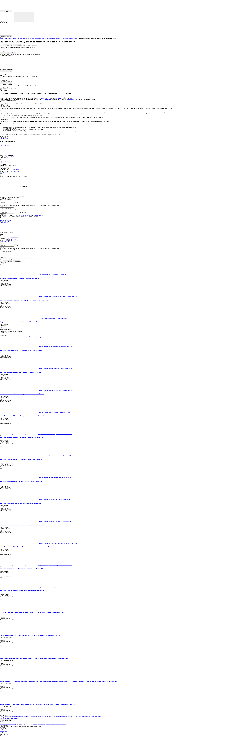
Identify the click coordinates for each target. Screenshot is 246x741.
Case (26, 38)
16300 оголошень (10, 156)
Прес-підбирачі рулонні (35, 716)
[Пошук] (24, 17)
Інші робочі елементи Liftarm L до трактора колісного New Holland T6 (21, 459)
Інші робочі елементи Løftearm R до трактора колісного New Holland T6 (21, 372)
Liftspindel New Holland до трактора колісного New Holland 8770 (19, 278)
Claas (33, 38)
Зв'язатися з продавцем (6, 71)
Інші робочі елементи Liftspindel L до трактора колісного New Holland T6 (22, 394)
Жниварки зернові (25, 716)
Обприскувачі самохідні (96, 716)
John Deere (49, 38)
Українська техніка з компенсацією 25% (56, 724)
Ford (45, 38)
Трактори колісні (4, 716)
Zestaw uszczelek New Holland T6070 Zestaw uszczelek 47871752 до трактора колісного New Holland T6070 (32, 612)
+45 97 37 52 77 (15, 171)
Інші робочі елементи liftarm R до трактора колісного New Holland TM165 (22, 590)
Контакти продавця (13, 718)
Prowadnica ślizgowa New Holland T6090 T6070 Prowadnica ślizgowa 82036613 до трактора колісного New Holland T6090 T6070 (38, 704)
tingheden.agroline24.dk (5, 161)
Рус (3, 721)
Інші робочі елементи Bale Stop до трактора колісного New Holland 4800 (22, 525)
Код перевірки (23, 212)
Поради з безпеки (4, 138)
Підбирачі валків (86, 716)
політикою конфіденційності (25, 215)
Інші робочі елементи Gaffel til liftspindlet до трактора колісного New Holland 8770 (24, 300)
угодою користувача (38, 215)
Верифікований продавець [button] (6, 155)
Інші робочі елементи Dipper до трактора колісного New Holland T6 (20, 503)
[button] (123, 29)
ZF (61, 38)
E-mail (15, 206)
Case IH (29, 38)
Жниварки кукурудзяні (70, 716)
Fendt (42, 38)
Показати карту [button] (23, 186)
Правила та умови (4, 724)
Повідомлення (17, 209)
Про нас (2, 718)
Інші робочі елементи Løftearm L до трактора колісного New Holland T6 (21, 437)
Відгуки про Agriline (35, 724)
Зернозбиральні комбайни (14, 716)
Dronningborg (38, 38)
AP (24, 38)
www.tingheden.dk (4, 172)
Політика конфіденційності (15, 724)
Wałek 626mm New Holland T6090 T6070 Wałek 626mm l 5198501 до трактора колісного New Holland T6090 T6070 (34, 658)
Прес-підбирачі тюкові (46, 716)
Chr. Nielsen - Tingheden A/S (6, 145)
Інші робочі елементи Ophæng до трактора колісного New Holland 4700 (21, 350)
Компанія (16, 202)
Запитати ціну (4, 80)
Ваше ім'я (16, 200)
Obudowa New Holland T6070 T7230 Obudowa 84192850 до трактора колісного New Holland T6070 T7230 (31, 635)
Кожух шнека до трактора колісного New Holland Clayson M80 (19, 322)
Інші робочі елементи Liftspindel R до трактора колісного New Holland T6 (22, 416)
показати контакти (40, 97)
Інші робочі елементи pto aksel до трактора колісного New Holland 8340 (21, 568)
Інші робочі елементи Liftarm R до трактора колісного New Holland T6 (21, 481)
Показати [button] (9, 167)
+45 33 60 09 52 (15, 167)
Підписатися (3, 335)
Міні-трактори (79, 716)
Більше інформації (4, 241)
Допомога (6, 718)
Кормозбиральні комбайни (58, 716)
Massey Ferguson (56, 38)
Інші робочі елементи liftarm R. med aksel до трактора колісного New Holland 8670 (25, 547)
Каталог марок (43, 724)
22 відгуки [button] (2, 159)
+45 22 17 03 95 (15, 169)
